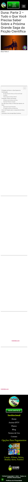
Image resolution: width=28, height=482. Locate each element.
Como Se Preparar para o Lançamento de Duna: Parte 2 (13, 110)
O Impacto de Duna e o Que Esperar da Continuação (11, 91)
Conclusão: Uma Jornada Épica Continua (11, 113)
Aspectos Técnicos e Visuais (9, 101)
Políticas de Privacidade (14, 480)
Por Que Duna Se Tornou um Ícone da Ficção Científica (12, 94)
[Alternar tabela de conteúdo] (24, 88)
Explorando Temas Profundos (9, 106)
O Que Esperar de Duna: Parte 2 (10, 96)
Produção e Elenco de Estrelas (9, 98)
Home (14, 419)
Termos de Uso (14, 433)
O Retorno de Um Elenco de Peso (10, 100)
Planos (14, 426)
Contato (14, 436)
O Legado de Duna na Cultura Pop (10, 108)
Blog (14, 429)
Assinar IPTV (14, 422)
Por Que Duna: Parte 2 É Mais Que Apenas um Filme (13, 104)
